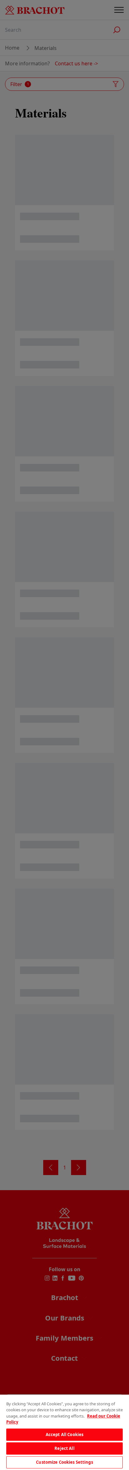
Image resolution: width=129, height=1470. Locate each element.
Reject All (64, 1448)
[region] (64, 1432)
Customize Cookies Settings (64, 1462)
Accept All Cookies (64, 1434)
